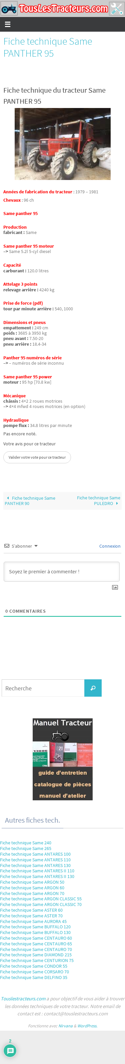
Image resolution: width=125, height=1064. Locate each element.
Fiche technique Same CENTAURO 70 (36, 949)
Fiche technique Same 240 (25, 843)
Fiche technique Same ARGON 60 (32, 888)
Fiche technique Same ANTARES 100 (35, 854)
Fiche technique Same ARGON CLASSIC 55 (41, 899)
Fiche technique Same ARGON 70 (32, 893)
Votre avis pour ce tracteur (29, 444)
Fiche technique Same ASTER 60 (31, 910)
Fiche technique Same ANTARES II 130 (37, 876)
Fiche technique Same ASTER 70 (31, 916)
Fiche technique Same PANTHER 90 (30, 500)
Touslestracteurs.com (23, 998)
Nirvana (65, 1026)
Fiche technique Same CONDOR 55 (33, 966)
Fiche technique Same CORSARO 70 (34, 972)
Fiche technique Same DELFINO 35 (33, 977)
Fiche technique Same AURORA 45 (33, 921)
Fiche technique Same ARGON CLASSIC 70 (41, 904)
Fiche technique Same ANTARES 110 (35, 860)
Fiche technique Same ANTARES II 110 (37, 871)
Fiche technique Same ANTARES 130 (35, 865)
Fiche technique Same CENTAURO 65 (36, 944)
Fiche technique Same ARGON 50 (32, 882)
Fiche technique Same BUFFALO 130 (35, 932)
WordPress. (87, 1026)
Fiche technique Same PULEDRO (98, 500)
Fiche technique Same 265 (25, 848)
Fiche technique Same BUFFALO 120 (35, 927)
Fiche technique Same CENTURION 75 (37, 960)
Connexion (109, 546)
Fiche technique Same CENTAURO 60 (36, 938)
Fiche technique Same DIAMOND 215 (36, 955)
